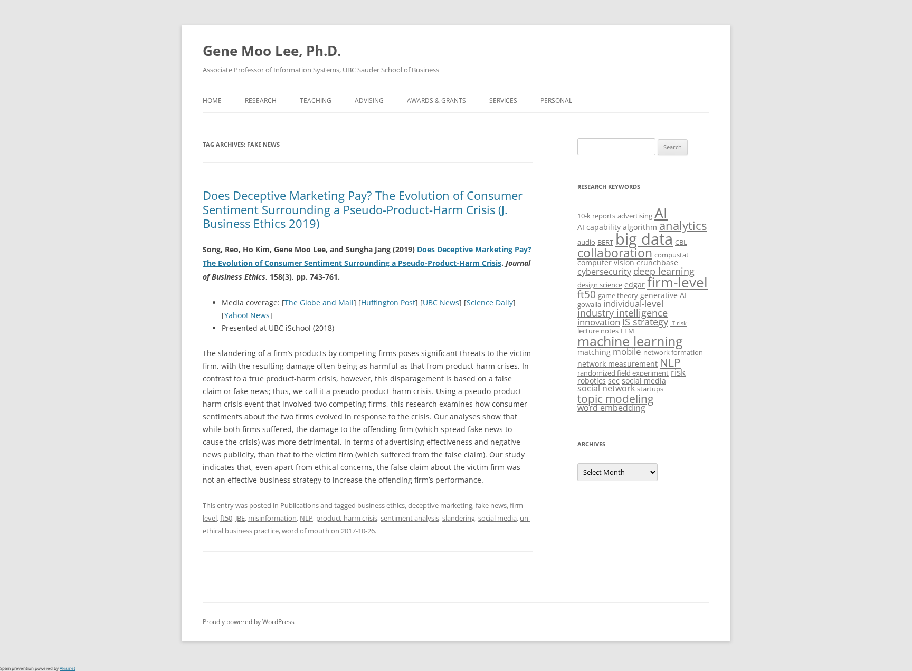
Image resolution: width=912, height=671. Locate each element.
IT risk (678, 323)
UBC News (441, 303)
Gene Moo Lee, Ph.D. (272, 50)
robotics (591, 381)
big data (644, 239)
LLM (627, 331)
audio (586, 242)
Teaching (315, 100)
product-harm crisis (346, 518)
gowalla (589, 304)
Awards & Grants (436, 100)
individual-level (633, 304)
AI (661, 213)
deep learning (664, 271)
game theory (618, 295)
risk (678, 372)
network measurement (617, 364)
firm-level (677, 282)
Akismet (67, 668)
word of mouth (305, 530)
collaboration (614, 253)
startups (650, 389)
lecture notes (598, 331)
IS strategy (645, 321)
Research (261, 100)
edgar (634, 285)
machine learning (630, 341)
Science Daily (490, 303)
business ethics (381, 505)
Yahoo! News (247, 315)
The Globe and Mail (319, 303)
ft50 (226, 518)
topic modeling (615, 398)
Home (212, 100)
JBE (240, 518)
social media (497, 518)
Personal (556, 100)
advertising (635, 216)
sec (614, 381)
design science (599, 285)
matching (594, 352)
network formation (673, 352)
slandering (458, 518)
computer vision (605, 262)
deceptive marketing (440, 505)
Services (503, 100)
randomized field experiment (623, 373)
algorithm (640, 227)
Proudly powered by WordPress (248, 621)
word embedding (611, 408)
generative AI (663, 295)
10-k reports (596, 216)
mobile (627, 352)
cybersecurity (604, 271)
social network (606, 388)
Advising (369, 100)
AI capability (599, 227)
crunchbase (657, 262)
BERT (605, 242)
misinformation (272, 518)
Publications (299, 505)
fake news (491, 505)
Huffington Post (388, 303)
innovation (598, 322)
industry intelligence (622, 312)
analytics (683, 225)
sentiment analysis (410, 518)
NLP (306, 518)
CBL (681, 242)
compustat (671, 255)
